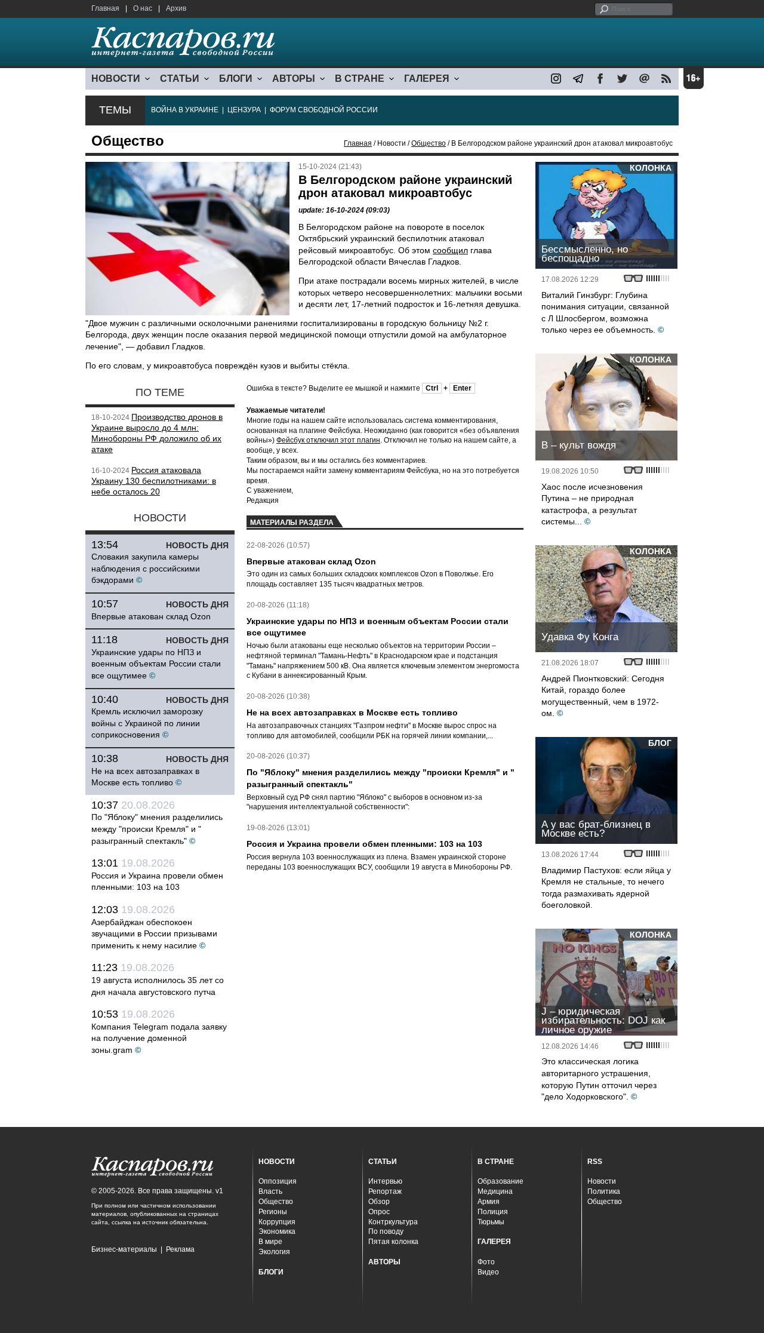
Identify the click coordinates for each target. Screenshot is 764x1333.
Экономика (276, 1231)
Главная (105, 8)
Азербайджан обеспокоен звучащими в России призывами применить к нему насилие (154, 933)
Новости (601, 1181)
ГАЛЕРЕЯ (426, 78)
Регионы (272, 1212)
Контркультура (393, 1222)
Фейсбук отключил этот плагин (328, 440)
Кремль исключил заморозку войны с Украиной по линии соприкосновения (147, 723)
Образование (500, 1181)
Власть (270, 1191)
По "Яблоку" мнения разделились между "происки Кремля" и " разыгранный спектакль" (157, 828)
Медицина (495, 1191)
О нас (142, 8)
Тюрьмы (491, 1222)
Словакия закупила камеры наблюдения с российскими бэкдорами (145, 568)
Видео (488, 1272)
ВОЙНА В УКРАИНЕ (184, 110)
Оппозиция (277, 1181)
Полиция (493, 1212)
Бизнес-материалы (124, 1249)
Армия (489, 1201)
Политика (603, 1191)
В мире (270, 1241)
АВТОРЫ (293, 78)
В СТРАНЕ (359, 78)
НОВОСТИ (115, 78)
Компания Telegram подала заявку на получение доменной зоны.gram (159, 1038)
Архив (176, 8)
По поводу (385, 1231)
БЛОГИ (235, 78)
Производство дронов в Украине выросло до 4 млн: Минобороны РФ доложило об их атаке (157, 432)
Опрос (379, 1212)
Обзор (379, 1201)
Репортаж (385, 1191)
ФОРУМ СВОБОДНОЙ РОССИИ (324, 110)
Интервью (385, 1181)
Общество (428, 143)
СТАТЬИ (179, 78)
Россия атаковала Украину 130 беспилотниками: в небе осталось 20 (153, 480)
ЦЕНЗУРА (244, 110)
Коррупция (276, 1222)
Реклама (180, 1249)
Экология (274, 1252)
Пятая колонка (393, 1241)
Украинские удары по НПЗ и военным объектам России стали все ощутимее (156, 663)
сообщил (450, 250)
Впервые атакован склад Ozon (151, 616)
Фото (486, 1262)
